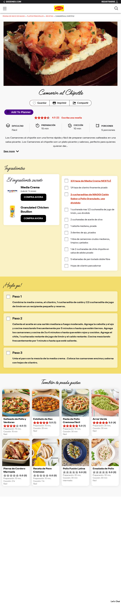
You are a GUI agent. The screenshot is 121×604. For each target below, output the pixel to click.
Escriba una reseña (72, 118)
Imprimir (61, 103)
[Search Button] (116, 8)
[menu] (4, 9)
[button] (11, 151)
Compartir (82, 103)
